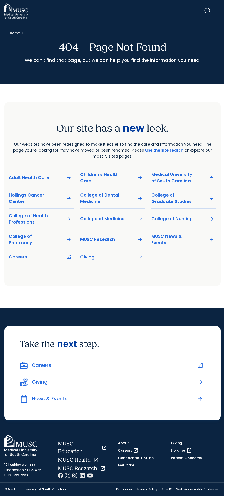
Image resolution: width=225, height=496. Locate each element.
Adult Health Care (40, 177)
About (123, 443)
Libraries (181, 451)
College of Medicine (111, 219)
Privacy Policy (147, 489)
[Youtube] (90, 475)
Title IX (167, 489)
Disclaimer (124, 489)
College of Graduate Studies (182, 198)
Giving (111, 257)
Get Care (126, 465)
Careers (40, 257)
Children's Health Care (111, 177)
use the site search (164, 150)
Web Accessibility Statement (198, 489)
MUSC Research (111, 239)
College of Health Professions (40, 219)
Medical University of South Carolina (182, 177)
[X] (67, 475)
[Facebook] (60, 475)
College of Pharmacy (40, 239)
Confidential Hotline (136, 457)
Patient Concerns (186, 457)
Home (15, 33)
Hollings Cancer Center (40, 198)
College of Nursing (182, 219)
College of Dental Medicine (111, 198)
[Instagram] (74, 475)
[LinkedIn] (82, 475)
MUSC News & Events (182, 239)
